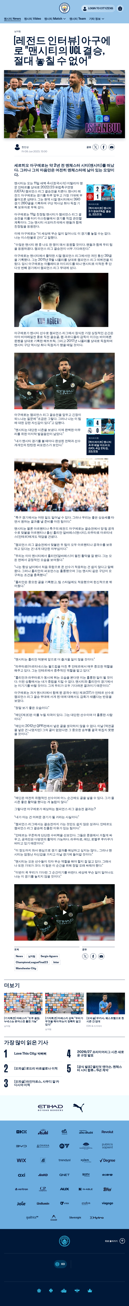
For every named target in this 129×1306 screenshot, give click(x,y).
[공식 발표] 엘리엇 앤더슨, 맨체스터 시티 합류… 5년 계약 (99, 1068)
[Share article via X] (96, 147)
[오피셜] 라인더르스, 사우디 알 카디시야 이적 (36, 1083)
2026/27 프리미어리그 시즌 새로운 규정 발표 (100, 1053)
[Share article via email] (112, 147)
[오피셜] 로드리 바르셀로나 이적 (36, 1068)
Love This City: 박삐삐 (30, 1053)
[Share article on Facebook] (104, 147)
